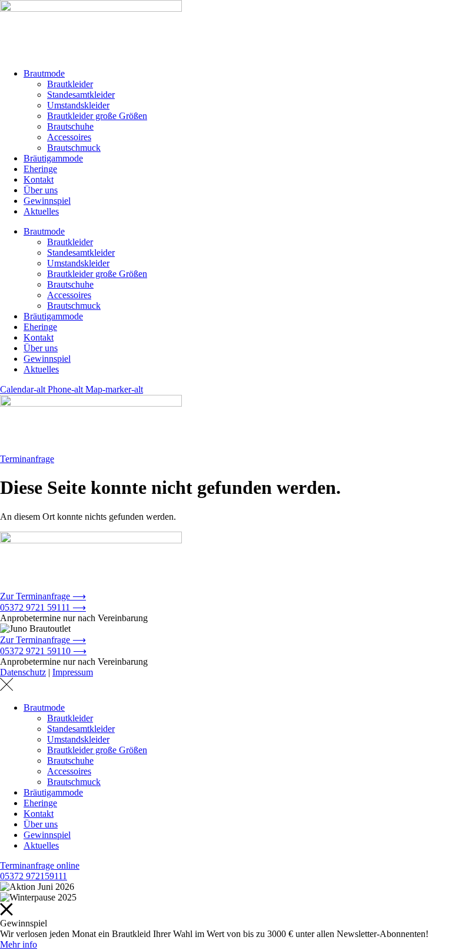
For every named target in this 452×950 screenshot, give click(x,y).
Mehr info (18, 944)
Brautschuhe (70, 126)
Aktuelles (41, 211)
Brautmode (44, 73)
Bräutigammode (53, 158)
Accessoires (69, 137)
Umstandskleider (78, 105)
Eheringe (40, 169)
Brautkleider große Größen (97, 116)
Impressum (72, 672)
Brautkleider (70, 84)
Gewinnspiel (47, 201)
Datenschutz (23, 672)
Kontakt (39, 179)
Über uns (41, 190)
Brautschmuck (74, 148)
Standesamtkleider (81, 95)
